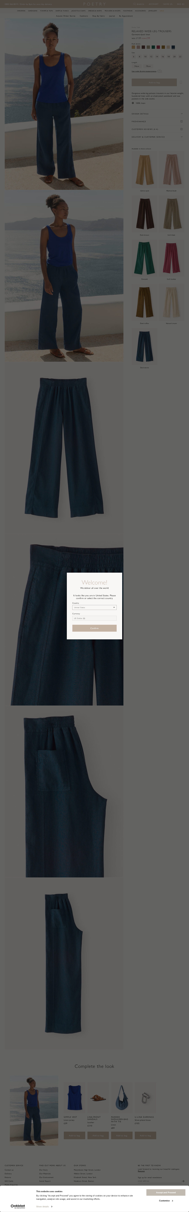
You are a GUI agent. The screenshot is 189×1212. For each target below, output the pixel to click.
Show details (42, 1206)
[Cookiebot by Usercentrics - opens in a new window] (18, 1207)
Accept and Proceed (166, 1192)
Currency (76, 613)
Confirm (94, 628)
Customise (164, 1200)
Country (75, 603)
